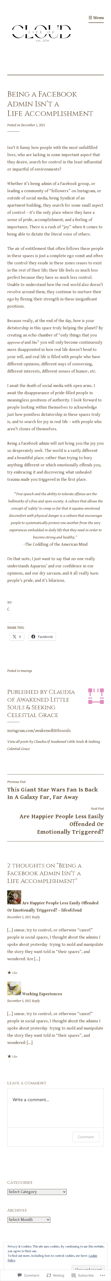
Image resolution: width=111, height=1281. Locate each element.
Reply (36, 917)
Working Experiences (42, 994)
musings (26, 671)
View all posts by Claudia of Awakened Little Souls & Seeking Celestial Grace (53, 745)
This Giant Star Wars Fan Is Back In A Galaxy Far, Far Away (52, 790)
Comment (86, 1137)
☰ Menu (96, 17)
